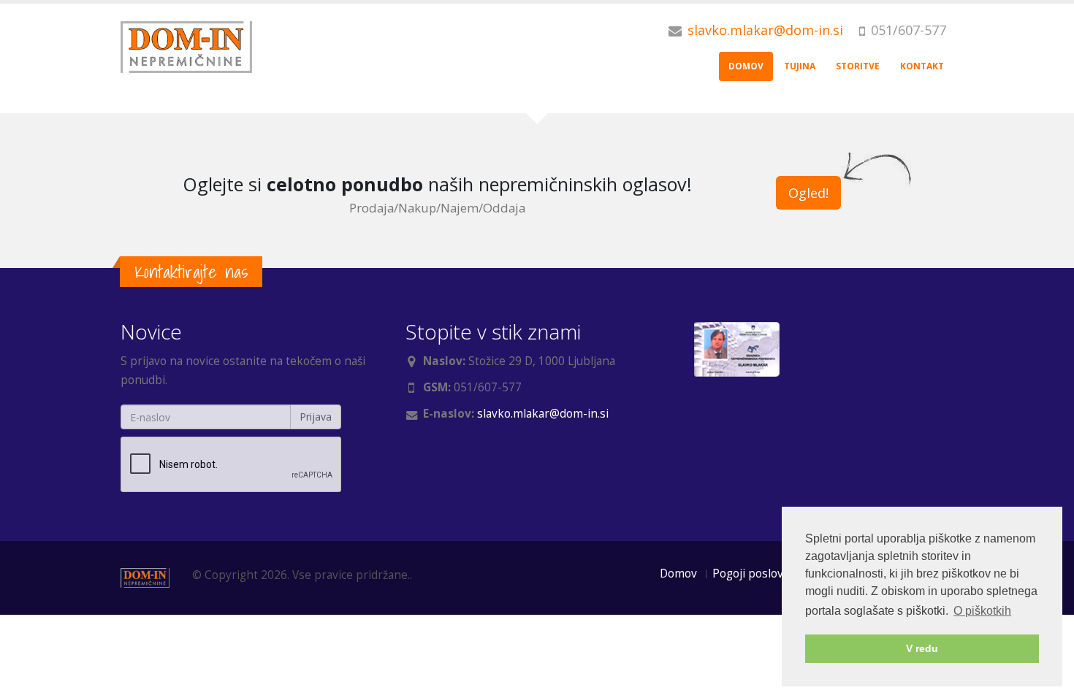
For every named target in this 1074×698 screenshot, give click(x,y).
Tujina (799, 66)
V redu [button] (922, 648)
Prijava (316, 416)
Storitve (858, 66)
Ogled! (808, 193)
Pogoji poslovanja (758, 573)
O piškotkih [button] (982, 611)
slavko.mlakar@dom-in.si (765, 30)
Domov (745, 66)
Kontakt (922, 66)
